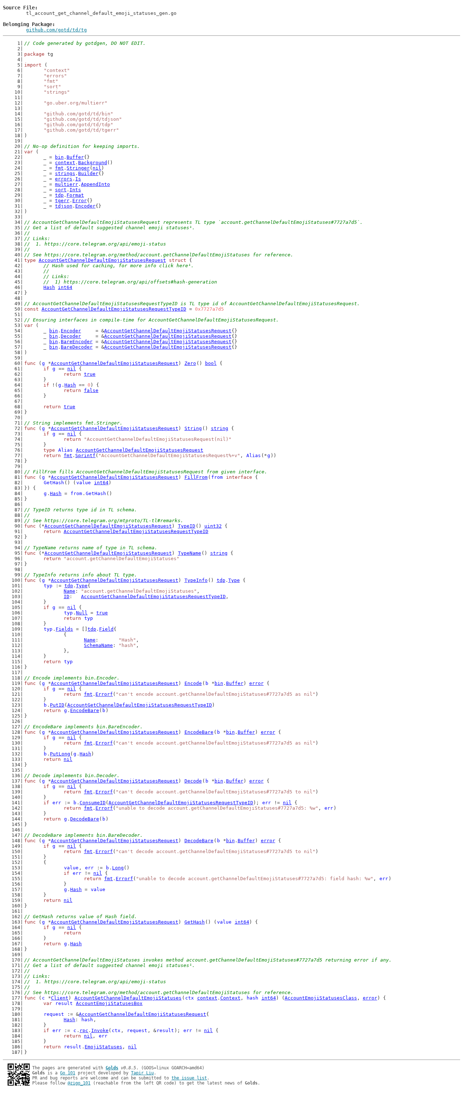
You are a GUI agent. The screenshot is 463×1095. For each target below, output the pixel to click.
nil (97, 168)
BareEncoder (77, 341)
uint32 (213, 526)
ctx (189, 998)
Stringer (78, 168)
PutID (57, 705)
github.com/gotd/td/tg (56, 30)
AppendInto (95, 184)
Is (78, 179)
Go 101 (67, 1072)
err (56, 802)
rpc (84, 1030)
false (91, 390)
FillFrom (196, 477)
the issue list (189, 1078)
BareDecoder (77, 347)
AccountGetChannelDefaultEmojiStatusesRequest (102, 260)
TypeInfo (196, 580)
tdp (59, 195)
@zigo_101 (79, 1083)
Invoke (100, 1030)
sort (61, 189)
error (256, 683)
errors (63, 179)
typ (48, 585)
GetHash (54, 482)
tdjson (63, 206)
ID (66, 596)
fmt (59, 168)
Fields (64, 629)
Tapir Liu (142, 1072)
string (219, 428)
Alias (65, 450)
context (65, 162)
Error (79, 200)
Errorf (104, 694)
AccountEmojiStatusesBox (109, 1003)
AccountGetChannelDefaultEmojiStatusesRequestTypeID (114, 309)
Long (118, 867)
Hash (49, 287)
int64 (65, 287)
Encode (193, 683)
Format (75, 195)
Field (106, 629)
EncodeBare (84, 710)
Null (82, 612)
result (64, 1003)
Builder (88, 173)
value (83, 482)
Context (230, 998)
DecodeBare (84, 819)
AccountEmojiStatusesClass (321, 998)
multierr (66, 184)
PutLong (60, 754)
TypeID (186, 526)
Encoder (85, 206)
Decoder (71, 336)
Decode (193, 781)
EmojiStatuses (103, 1046)
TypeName (189, 553)
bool (211, 363)
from (217, 477)
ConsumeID (93, 802)
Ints (75, 189)
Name (69, 591)
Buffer (75, 157)
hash (252, 998)
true (89, 374)
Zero (190, 363)
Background (92, 162)
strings (65, 173)
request (54, 1014)
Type (234, 580)
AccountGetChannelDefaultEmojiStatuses (128, 998)
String (193, 428)
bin (59, 157)
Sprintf (85, 455)
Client (59, 998)
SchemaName (98, 645)
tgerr (62, 200)
